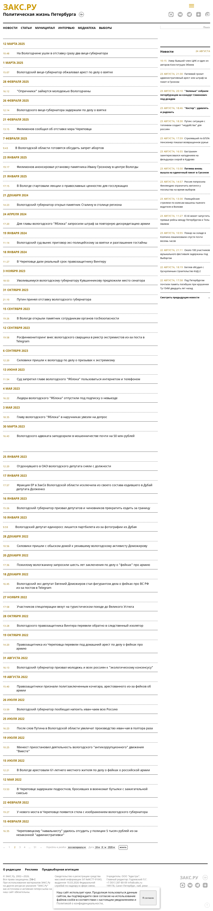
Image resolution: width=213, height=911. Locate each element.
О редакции (12, 869)
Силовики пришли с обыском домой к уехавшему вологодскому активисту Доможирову (82, 546)
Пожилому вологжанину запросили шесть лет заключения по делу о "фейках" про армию (83, 565)
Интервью (66, 28)
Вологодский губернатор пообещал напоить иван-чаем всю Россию (67, 709)
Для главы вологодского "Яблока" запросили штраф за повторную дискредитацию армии (83, 224)
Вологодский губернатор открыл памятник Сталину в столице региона (69, 205)
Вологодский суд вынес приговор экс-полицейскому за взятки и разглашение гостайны (82, 242)
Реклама (31, 869)
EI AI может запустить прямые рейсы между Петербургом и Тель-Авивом (185, 219)
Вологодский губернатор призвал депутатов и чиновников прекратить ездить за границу (83, 508)
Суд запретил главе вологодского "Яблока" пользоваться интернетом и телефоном (78, 379)
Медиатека (87, 28)
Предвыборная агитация (60, 869)
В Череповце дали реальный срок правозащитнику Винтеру (61, 261)
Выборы (105, 28)
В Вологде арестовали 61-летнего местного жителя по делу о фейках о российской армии (83, 770)
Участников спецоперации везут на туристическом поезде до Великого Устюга (75, 607)
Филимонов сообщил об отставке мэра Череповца (54, 129)
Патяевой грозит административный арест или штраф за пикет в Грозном (183, 77)
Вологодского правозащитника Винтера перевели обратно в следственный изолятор (80, 625)
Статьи (26, 28)
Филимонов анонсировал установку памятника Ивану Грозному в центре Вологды (77, 167)
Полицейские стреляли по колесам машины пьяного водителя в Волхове (182, 202)
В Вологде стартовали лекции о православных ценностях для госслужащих (72, 186)
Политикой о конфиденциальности (80, 903)
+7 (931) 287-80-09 (116, 882)
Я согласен (148, 898)
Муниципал (45, 28)
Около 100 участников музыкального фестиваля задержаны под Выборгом (185, 254)
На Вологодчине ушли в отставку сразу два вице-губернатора (62, 53)
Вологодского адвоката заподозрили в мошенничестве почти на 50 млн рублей (76, 436)
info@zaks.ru (135, 882)
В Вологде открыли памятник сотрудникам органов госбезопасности (68, 318)
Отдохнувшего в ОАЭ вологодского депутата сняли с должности (64, 466)
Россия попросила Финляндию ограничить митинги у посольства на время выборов (183, 185)
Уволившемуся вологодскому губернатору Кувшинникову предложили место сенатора (81, 280)
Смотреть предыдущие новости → (185, 297)
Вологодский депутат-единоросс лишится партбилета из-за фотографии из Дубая (76, 527)
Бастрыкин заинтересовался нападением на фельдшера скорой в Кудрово (179, 155)
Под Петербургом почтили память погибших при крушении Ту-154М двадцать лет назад (184, 284)
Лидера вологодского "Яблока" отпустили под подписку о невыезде (67, 398)
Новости (10, 28)
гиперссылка (41, 888)
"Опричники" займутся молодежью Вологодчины (54, 91)
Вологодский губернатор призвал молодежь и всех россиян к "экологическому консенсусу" (85, 667)
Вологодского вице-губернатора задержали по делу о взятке (61, 110)
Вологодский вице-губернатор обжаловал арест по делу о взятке (65, 72)
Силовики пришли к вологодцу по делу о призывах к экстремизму (66, 360)
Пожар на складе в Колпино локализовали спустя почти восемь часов (183, 236)
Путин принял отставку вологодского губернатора (54, 299)
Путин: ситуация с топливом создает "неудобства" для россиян (182, 125)
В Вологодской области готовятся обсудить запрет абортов (59, 148)
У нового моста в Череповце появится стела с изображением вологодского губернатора (82, 812)
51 (35, 847)
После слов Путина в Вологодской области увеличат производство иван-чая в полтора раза (85, 728)
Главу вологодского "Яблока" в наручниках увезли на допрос (62, 417)
